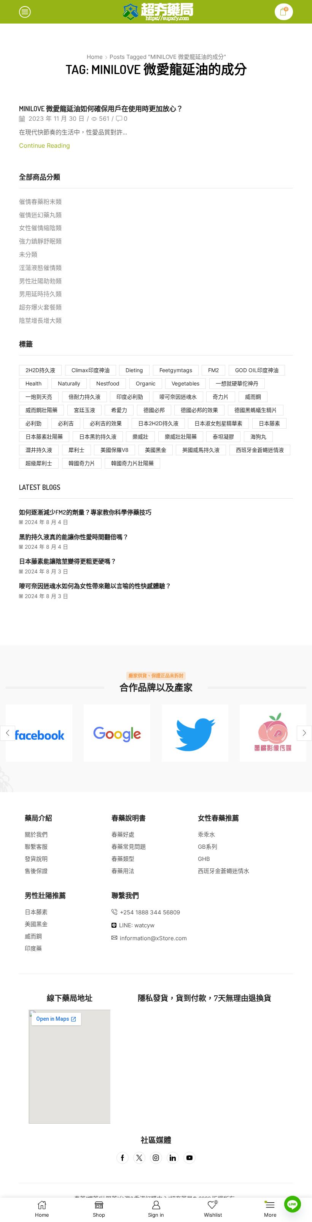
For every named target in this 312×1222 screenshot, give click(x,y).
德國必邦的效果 (199, 410)
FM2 (213, 370)
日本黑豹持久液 (97, 436)
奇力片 (221, 396)
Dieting (134, 370)
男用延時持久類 (40, 294)
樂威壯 (140, 436)
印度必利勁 (129, 396)
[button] (7, 733)
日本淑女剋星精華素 (218, 423)
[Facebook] (39, 733)
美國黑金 (155, 450)
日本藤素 (269, 423)
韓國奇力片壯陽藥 (132, 463)
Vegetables (185, 383)
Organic (146, 383)
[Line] (292, 1204)
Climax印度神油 (91, 370)
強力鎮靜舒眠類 (40, 241)
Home (95, 56)
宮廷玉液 (84, 410)
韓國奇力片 (81, 463)
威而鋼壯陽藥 (41, 410)
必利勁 (33, 423)
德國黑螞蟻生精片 (255, 410)
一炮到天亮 (38, 396)
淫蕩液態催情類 (40, 268)
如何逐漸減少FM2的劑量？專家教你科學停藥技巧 (85, 512)
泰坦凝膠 (223, 436)
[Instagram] (156, 1158)
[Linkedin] (173, 1158)
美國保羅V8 (114, 450)
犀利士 (76, 450)
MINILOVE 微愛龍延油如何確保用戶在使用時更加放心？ (101, 108)
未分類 (28, 254)
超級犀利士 (38, 463)
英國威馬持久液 (201, 450)
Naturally (69, 383)
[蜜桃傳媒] (273, 733)
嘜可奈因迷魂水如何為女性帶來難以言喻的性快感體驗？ (95, 586)
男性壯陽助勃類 (40, 281)
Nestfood (107, 383)
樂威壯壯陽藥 (181, 436)
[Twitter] (139, 1158)
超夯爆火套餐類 (40, 307)
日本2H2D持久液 (158, 423)
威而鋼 (253, 396)
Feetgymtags (175, 370)
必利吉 (66, 423)
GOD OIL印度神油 (257, 370)
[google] (117, 733)
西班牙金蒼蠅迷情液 (260, 450)
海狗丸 (258, 436)
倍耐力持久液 (84, 396)
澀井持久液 (38, 450)
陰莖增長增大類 (40, 320)
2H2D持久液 (40, 370)
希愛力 (119, 410)
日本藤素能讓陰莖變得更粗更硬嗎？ (67, 561)
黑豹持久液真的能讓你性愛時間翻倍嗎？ (74, 537)
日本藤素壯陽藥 (44, 436)
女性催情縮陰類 (40, 228)
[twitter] (195, 733)
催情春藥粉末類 (40, 201)
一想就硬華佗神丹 (237, 383)
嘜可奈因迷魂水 (178, 396)
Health (33, 383)
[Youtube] (189, 1158)
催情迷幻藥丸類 (40, 215)
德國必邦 (154, 410)
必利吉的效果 (106, 423)
